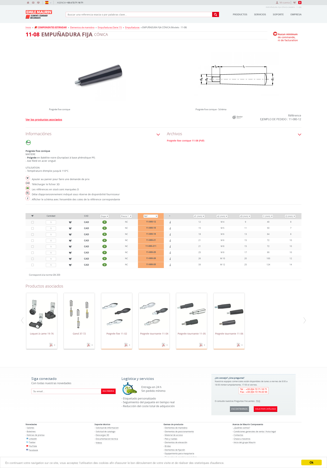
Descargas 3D (102, 435)
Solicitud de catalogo (105, 431)
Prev (50, 74)
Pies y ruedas (171, 438)
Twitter (32, 442)
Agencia (70, 2)
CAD (86, 222)
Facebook (33, 450)
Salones (30, 427)
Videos (99, 442)
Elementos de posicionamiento (179, 431)
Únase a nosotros (242, 438)
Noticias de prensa (35, 435)
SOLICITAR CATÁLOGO (265, 408)
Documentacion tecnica (107, 438)
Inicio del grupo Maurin (244, 442)
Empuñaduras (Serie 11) (110, 27)
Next (147, 74)
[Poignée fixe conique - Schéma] (236, 78)
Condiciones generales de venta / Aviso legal (255, 431)
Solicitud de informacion (107, 427)
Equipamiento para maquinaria (179, 453)
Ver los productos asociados (44, 119)
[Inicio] (28, 2)
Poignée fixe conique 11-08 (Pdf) (185, 140)
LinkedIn (33, 438)
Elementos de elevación (176, 442)
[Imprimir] (38, 2)
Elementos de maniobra (82, 27)
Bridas (168, 446)
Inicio (28, 27)
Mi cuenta (285, 2)
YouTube (33, 446)
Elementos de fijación (175, 449)
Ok (311, 462)
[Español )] (48, 2)
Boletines (31, 431)
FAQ (258, 401)
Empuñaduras (132, 27)
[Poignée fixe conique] (99, 78)
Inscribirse (108, 391)
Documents (51, 345)
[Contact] (33, 2)
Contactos (238, 435)
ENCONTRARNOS (239, 408)
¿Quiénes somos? (242, 427)
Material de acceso (174, 435)
